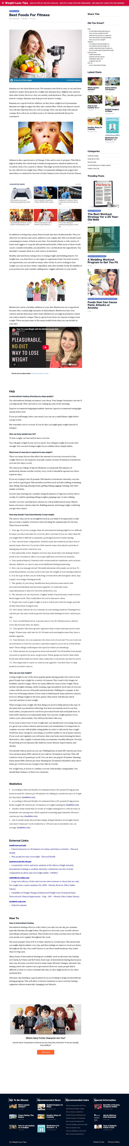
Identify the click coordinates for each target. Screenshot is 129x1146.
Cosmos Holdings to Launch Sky (76, 1131)
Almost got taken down (40, 373)
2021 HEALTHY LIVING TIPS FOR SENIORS (108, 3)
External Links (92, 52)
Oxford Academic (19, 905)
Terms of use (98, 1142)
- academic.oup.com (94, 61)
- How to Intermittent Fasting (97, 65)
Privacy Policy (114, 1142)
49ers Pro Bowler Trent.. (73, 1128)
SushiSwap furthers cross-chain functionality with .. (21, 224)
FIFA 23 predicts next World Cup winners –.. (43, 224)
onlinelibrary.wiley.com (19, 878)
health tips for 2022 (93, 159)
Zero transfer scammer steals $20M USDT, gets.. (44, 201)
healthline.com (29, 797)
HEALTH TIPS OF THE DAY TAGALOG (44, 3)
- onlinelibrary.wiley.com (95, 59)
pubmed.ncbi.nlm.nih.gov (20, 861)
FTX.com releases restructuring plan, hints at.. (68, 224)
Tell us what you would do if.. (74, 1112)
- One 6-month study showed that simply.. (101, 50)
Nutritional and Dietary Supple (75, 1108)
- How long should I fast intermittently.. (100, 37)
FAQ (89, 29)
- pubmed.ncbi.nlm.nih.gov (96, 56)
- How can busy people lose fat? (98, 33)
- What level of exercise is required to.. (100, 35)
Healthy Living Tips (93, 168)
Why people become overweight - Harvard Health (33, 856)
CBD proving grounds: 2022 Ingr (76, 1105)
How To (90, 63)
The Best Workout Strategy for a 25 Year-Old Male (103, 217)
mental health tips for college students (99, 165)
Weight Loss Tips (16, 3)
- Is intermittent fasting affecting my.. (99, 31)
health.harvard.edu (17, 845)
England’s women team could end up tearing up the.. (68, 202)
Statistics (90, 42)
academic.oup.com (17, 901)
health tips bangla (93, 156)
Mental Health (92, 162)
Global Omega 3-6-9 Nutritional (75, 1118)
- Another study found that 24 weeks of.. (100, 48)
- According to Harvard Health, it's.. (99, 44)
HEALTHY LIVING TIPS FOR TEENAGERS (75, 3)
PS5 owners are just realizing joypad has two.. (20, 201)
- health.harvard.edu (94, 54)
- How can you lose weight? (96, 39)
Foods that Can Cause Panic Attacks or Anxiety (102, 305)
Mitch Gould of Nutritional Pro (75, 1121)
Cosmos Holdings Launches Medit (76, 1124)
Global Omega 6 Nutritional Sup (75, 1115)
